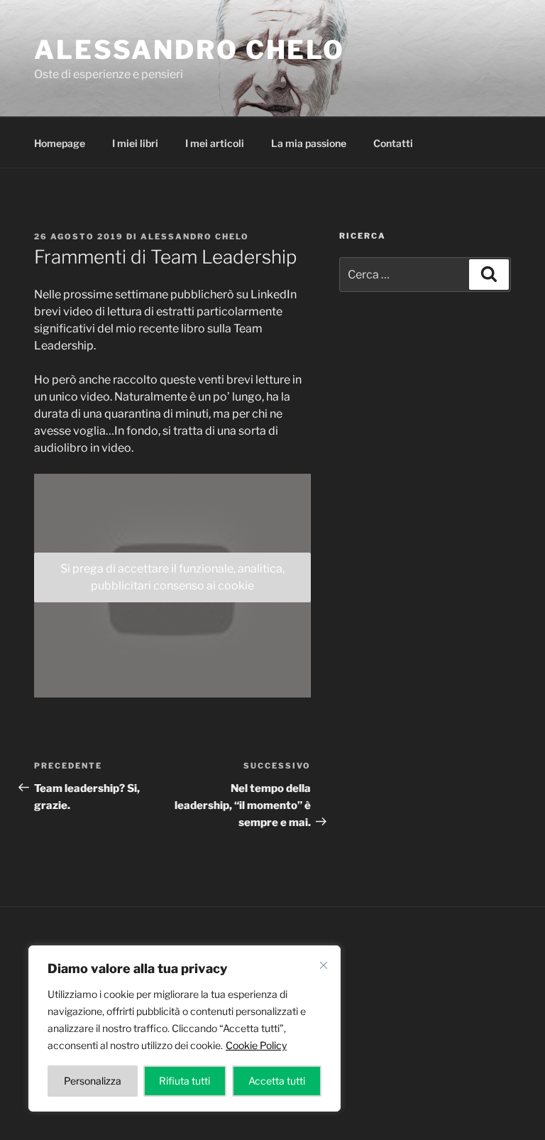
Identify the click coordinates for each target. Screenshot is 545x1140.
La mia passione (308, 143)
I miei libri (135, 143)
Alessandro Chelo (189, 49)
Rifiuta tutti (184, 1081)
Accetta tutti (276, 1081)
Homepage (59, 143)
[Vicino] (323, 965)
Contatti (393, 143)
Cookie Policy (256, 1045)
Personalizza (92, 1081)
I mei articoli (214, 143)
